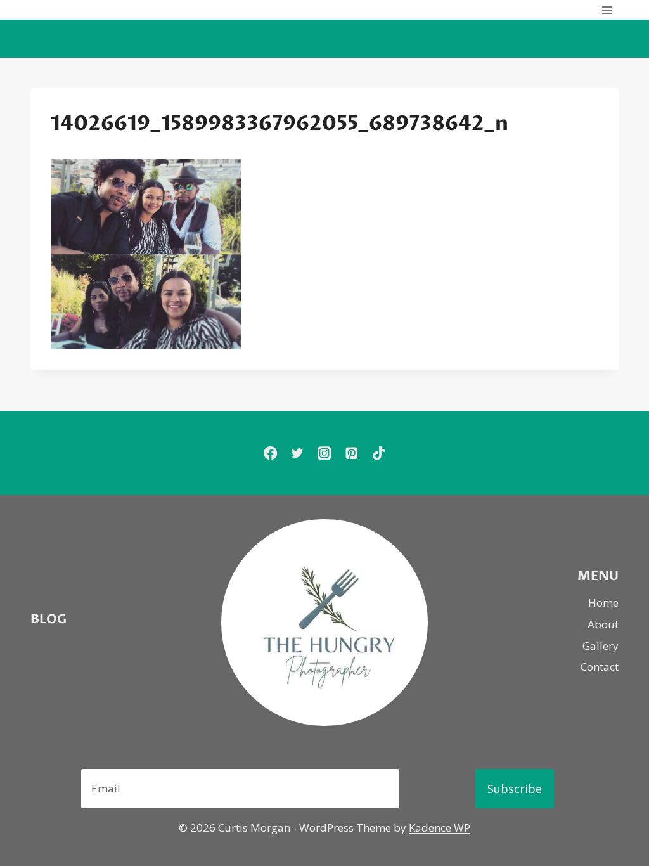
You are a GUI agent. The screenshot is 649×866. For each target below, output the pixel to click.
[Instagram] (324, 453)
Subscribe (514, 788)
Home (603, 602)
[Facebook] (270, 453)
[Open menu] (607, 10)
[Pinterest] (351, 453)
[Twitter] (297, 453)
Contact (600, 666)
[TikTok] (378, 453)
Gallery (600, 645)
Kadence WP (439, 827)
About (603, 624)
